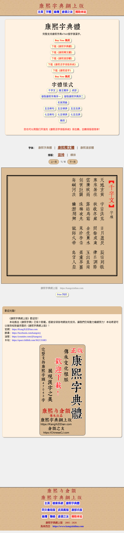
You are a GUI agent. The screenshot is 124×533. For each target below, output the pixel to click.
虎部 (74, 90)
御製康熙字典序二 (73, 96)
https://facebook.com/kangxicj (26, 333)
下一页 (72, 162)
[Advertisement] (62, 463)
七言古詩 (75, 114)
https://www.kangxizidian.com (68, 526)
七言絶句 (49, 114)
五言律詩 (62, 108)
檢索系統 (57, 503)
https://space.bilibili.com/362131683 (29, 340)
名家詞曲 (62, 102)
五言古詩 (75, 108)
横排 (73, 155)
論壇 (56, 11)
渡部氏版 (76, 509)
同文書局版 (48, 509)
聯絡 (52, 516)
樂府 (62, 120)
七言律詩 (62, 114)
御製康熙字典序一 (51, 96)
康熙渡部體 (87, 147)
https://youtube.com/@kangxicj (27, 336)
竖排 (61, 155)
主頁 (40, 11)
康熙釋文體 (66, 147)
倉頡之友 (67, 11)
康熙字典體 (45, 147)
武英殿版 (63, 509)
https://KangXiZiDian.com (25, 329)
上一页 (54, 162)
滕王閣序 (64, 90)
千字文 (51, 90)
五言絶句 (49, 108)
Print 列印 (62, 294)
